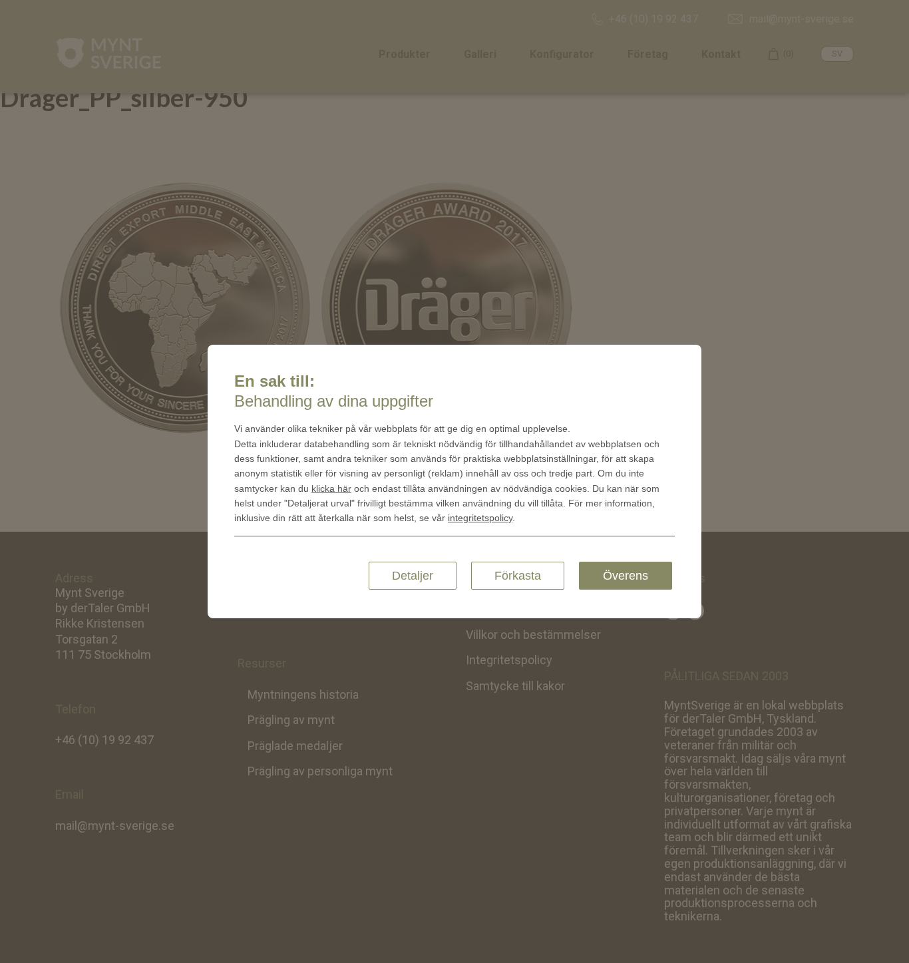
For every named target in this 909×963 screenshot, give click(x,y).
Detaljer (412, 575)
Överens (625, 575)
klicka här (331, 488)
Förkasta (517, 575)
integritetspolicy (480, 517)
